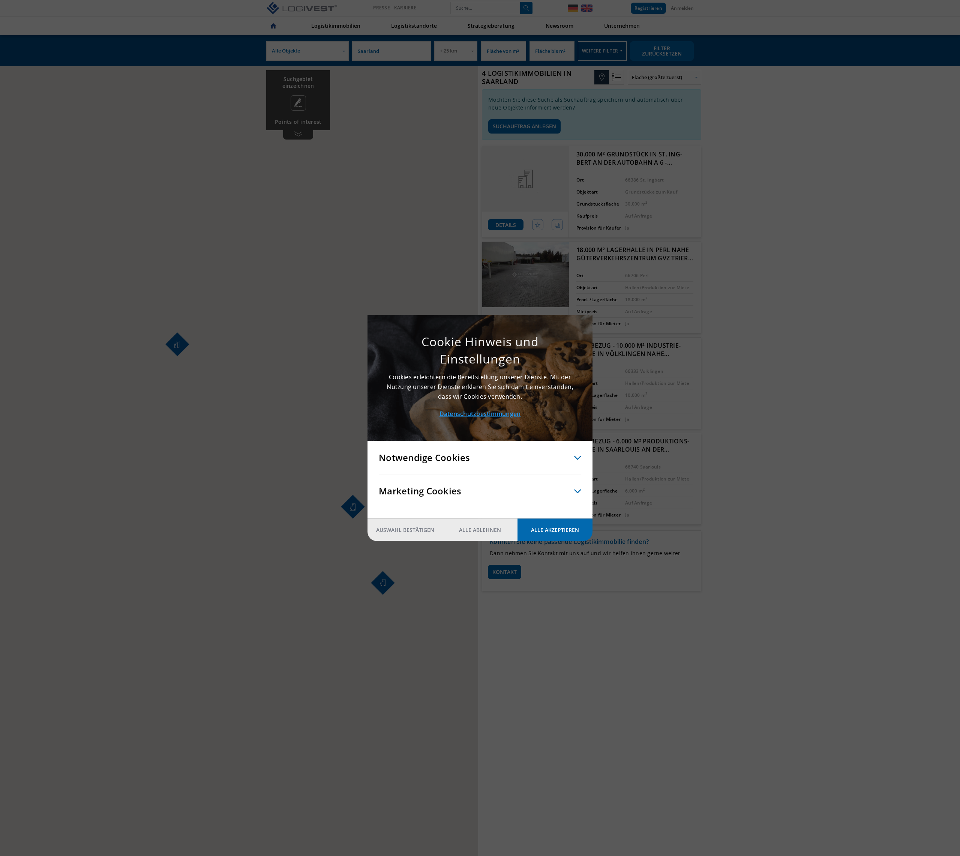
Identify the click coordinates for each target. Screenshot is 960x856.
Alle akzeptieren (555, 529)
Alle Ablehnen (480, 529)
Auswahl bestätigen (405, 529)
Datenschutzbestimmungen (480, 414)
